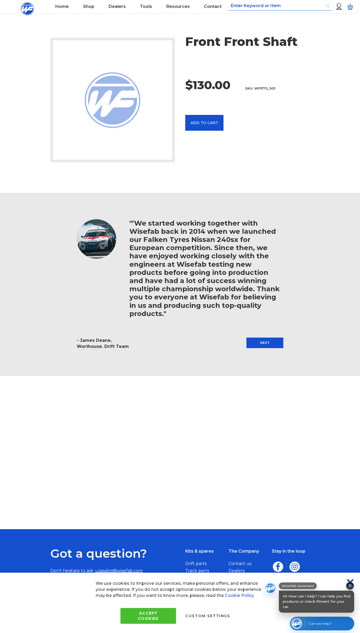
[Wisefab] (27, 6)
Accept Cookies (148, 616)
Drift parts (196, 563)
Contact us (239, 563)
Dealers (236, 570)
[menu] (138, 6)
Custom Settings (207, 615)
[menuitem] (62, 6)
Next (265, 343)
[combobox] (280, 6)
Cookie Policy (239, 595)
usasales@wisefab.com (119, 570)
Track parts (197, 570)
